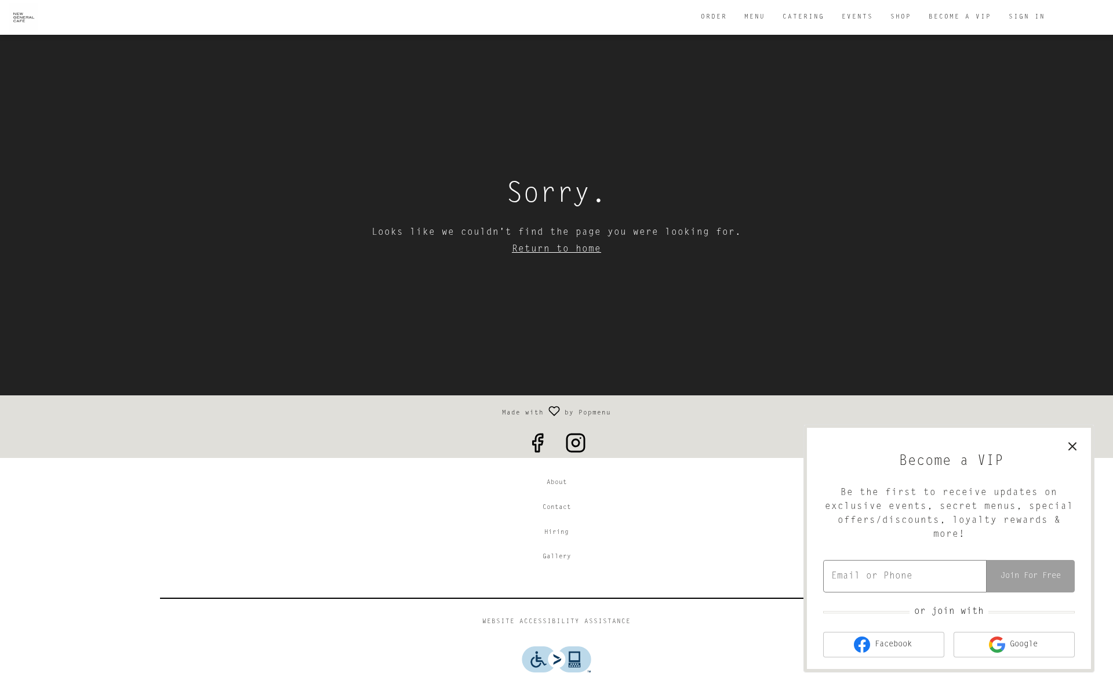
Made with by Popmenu (310, 410)
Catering (803, 17)
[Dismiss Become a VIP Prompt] (1072, 446)
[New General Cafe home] (61, 17)
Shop (900, 17)
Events (857, 17)
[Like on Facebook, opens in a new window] (537, 444)
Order (714, 17)
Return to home (556, 249)
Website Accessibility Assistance (556, 622)
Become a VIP (960, 17)
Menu (754, 17)
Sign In (1027, 17)
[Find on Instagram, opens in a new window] (575, 444)
